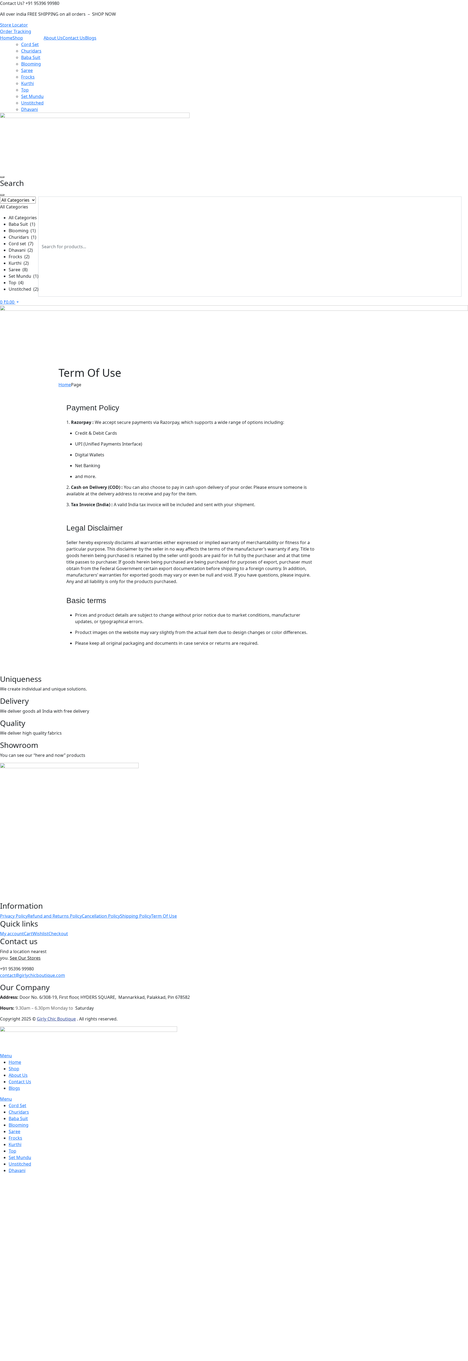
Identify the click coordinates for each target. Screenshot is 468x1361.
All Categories (23, 218)
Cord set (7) (21, 244)
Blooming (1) (22, 231)
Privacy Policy (14, 916)
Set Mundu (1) (23, 276)
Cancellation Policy (101, 916)
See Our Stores (25, 958)
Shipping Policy (135, 916)
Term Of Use (164, 916)
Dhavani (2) (21, 250)
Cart (28, 934)
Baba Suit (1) (22, 224)
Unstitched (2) (23, 289)
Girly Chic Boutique (56, 1019)
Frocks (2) (19, 257)
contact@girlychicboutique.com (32, 975)
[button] (19, 244)
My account (12, 934)
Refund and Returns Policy (55, 916)
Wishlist (40, 934)
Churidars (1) (22, 237)
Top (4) (16, 283)
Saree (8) (18, 270)
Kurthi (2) (19, 263)
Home (64, 385)
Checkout (58, 934)
